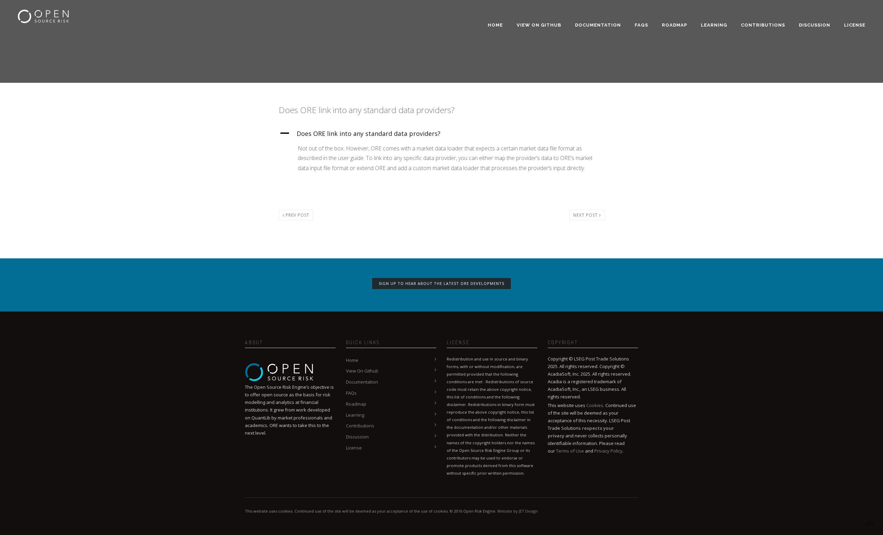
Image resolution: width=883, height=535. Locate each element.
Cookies (594, 405)
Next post (586, 215)
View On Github (539, 25)
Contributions (763, 25)
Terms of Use (570, 451)
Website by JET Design (517, 511)
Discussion (814, 25)
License (854, 25)
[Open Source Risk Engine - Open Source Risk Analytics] (43, 12)
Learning (714, 25)
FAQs (641, 25)
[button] (442, 134)
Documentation (598, 25)
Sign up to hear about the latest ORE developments (441, 283)
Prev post (296, 215)
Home (495, 25)
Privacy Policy (608, 451)
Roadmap (674, 25)
